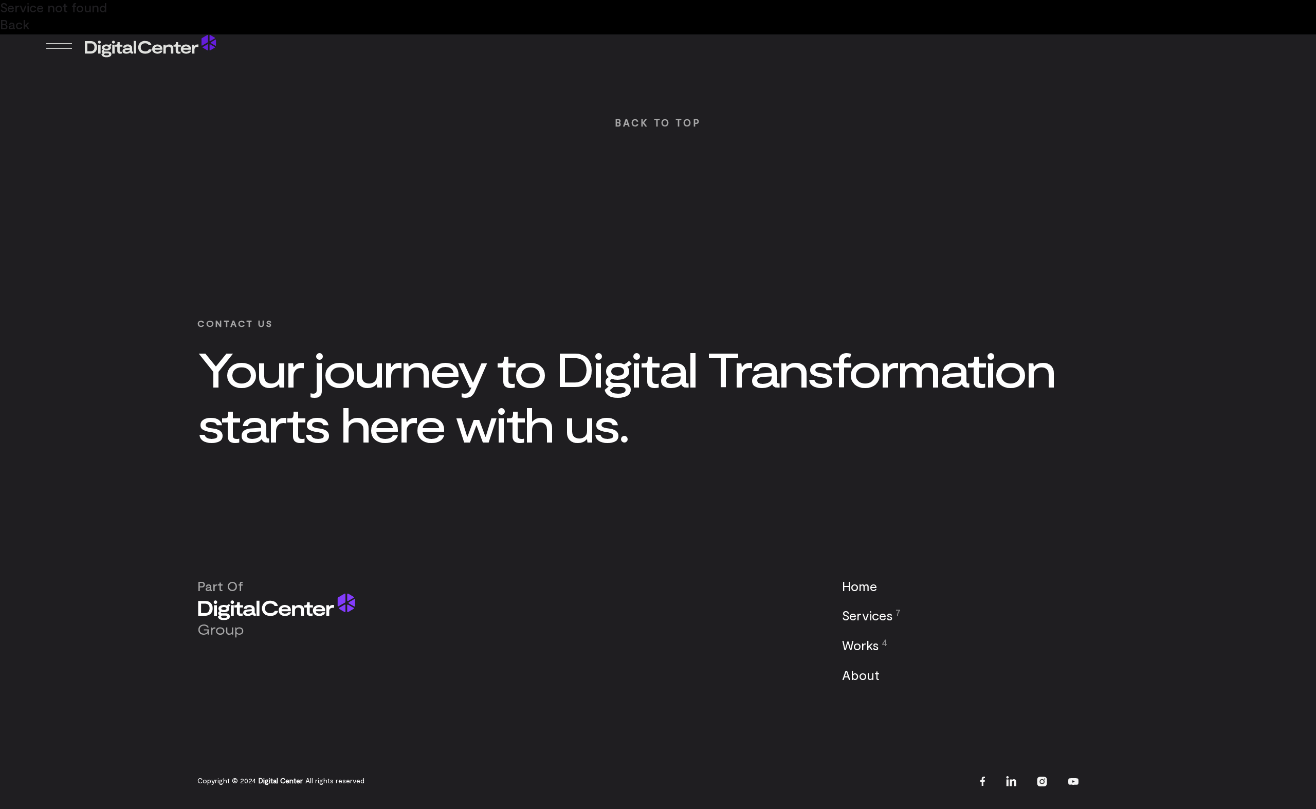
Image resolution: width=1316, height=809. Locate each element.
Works (860, 645)
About (861, 675)
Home (859, 586)
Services (867, 615)
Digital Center (281, 780)
